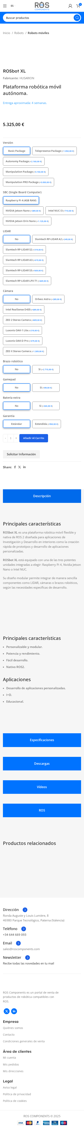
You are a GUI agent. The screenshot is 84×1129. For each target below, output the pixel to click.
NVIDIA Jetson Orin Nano (27, 221)
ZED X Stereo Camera (25, 351)
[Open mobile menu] (5, 6)
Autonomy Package (24, 161)
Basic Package (16, 151)
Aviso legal (10, 1087)
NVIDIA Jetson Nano (23, 210)
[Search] (77, 17)
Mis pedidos (11, 1064)
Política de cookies (15, 1101)
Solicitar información (21, 454)
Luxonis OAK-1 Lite (22, 330)
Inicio (7, 33)
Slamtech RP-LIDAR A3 (25, 260)
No (16, 239)
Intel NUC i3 (61, 210)
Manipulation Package (26, 171)
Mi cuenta (9, 1057)
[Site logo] (42, 5)
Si (46, 369)
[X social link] (19, 467)
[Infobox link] (15, 909)
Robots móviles (38, 33)
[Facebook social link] (15, 467)
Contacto (8, 1034)
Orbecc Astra (48, 299)
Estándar (16, 424)
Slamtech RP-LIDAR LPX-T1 (27, 280)
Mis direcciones (13, 1071)
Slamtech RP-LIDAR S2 (24, 249)
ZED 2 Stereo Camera (24, 320)
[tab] (42, 496)
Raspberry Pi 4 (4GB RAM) (21, 200)
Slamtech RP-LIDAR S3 (24, 270)
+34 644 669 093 (14, 935)
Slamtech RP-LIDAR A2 (54, 239)
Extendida (46, 424)
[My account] (70, 6)
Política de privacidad (17, 1094)
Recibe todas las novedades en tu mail (28, 963)
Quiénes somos (13, 1028)
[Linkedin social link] (24, 467)
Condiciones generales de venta (24, 1041)
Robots (19, 33)
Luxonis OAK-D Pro (23, 340)
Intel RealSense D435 (24, 309)
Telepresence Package (54, 151)
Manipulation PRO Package (28, 182)
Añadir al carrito (33, 438)
